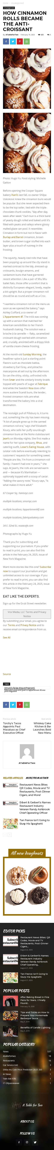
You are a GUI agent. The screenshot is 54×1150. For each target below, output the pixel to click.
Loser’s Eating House (32, 446)
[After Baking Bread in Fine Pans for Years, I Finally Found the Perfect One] (10, 1001)
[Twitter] (35, 1142)
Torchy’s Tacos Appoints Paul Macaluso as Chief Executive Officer (14, 728)
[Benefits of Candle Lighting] (10, 1031)
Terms (11, 625)
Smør (12, 379)
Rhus (39, 442)
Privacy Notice (28, 625)
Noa (30, 388)
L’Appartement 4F (13, 316)
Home (5, 3)
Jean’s (6, 438)
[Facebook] (19, 1142)
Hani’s (14, 194)
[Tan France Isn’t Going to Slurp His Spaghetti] (10, 823)
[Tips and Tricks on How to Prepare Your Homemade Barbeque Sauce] (10, 1016)
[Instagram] (27, 1142)
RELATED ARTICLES (13, 777)
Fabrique (43, 383)
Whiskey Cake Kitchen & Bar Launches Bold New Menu (42, 728)
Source (7, 674)
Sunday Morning (32, 354)
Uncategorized (17, 3)
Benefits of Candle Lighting (35, 1027)
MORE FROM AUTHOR (37, 777)
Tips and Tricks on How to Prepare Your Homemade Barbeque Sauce (34, 1015)
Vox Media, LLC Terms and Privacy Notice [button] (27, 614)
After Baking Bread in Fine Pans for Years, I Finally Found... (34, 1000)
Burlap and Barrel (13, 237)
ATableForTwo (12, 34)
